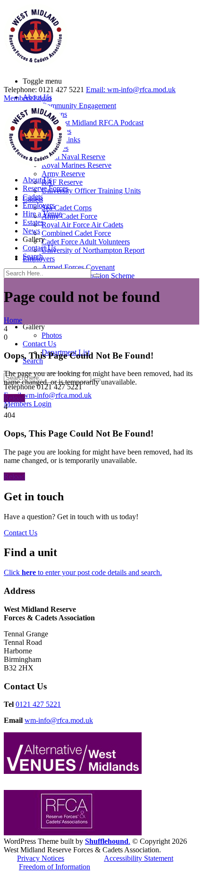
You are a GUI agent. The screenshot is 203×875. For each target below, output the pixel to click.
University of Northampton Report (93, 250)
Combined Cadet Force (76, 233)
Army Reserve (63, 174)
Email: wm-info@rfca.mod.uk (131, 90)
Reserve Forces (45, 188)
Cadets (33, 197)
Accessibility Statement (138, 858)
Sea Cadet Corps (67, 208)
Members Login (27, 404)
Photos (52, 335)
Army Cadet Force (69, 216)
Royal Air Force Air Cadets (82, 225)
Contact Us (39, 344)
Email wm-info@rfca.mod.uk (48, 395)
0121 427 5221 (38, 704)
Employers (39, 205)
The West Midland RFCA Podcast (93, 123)
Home (13, 320)
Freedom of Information (54, 867)
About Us (37, 180)
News (31, 231)
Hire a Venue (42, 214)
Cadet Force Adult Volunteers (86, 242)
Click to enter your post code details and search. (83, 572)
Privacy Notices (40, 858)
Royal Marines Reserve (76, 165)
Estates (33, 222)
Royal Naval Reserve (73, 157)
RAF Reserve (62, 182)
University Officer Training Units (91, 191)
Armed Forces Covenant (78, 267)
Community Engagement (79, 106)
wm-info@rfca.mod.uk (59, 720)
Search (33, 256)
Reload (14, 398)
